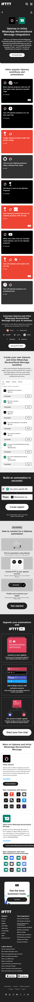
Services (4, 918)
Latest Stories (7, 946)
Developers (7, 986)
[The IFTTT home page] (6, 3)
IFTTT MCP (5, 925)
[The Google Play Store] (23, 976)
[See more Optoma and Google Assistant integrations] (9, 800)
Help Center (5, 928)
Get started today (17, 55)
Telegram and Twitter (22, 939)
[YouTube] (17, 995)
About (23, 989)
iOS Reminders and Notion (24, 934)
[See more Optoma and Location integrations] (21, 800)
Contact (11, 989)
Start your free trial (17, 732)
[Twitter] (21, 995)
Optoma (12, 28)
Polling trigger (12, 447)
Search (3, 933)
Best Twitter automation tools (10, 951)
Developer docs (6, 938)
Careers (15, 986)
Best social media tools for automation (12, 970)
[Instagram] (13, 995)
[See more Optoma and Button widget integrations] (9, 794)
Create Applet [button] (17, 507)
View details (7, 396)
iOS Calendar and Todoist (24, 937)
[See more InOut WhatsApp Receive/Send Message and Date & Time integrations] (9, 864)
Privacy (17, 989)
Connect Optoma (10, 783)
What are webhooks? (7, 961)
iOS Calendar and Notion (23, 921)
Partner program (25, 986)
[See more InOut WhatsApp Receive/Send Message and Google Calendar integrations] (21, 864)
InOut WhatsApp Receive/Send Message (17, 31)
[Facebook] (6, 995)
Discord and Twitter (22, 942)
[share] (31, 12)
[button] (31, 4)
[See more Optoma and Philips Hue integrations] (9, 806)
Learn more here (13, 837)
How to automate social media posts (11, 968)
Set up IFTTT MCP (17, 346)
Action (10, 392)
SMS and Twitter (21, 932)
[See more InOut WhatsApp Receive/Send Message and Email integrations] (9, 858)
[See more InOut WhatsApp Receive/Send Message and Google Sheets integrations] (21, 870)
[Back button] (2, 12)
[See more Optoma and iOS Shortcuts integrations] (21, 806)
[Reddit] (28, 995)
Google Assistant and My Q (24, 927)
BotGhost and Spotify (23, 929)
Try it (28, 396)
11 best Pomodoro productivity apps (11, 963)
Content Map (5, 930)
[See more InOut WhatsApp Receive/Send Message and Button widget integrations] (21, 858)
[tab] (3, 382)
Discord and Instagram (23, 918)
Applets (4, 923)
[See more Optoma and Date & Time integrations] (21, 794)
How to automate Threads (8, 966)
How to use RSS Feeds (8, 958)
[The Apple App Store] (11, 976)
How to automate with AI (8, 949)
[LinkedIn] (10, 995)
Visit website (6, 779)
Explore (4, 916)
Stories (3, 921)
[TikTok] (24, 995)
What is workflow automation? (10, 956)
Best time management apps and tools (12, 953)
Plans (3, 935)
